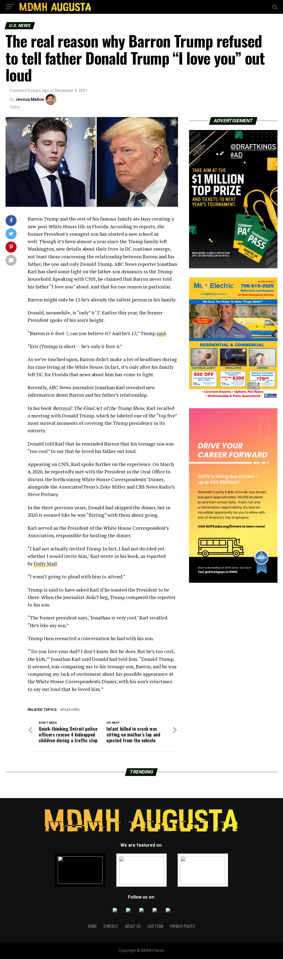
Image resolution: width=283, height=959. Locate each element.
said (161, 333)
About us (133, 926)
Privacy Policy (182, 926)
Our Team (155, 926)
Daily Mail (45, 563)
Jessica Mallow (29, 99)
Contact (110, 926)
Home (92, 926)
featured (71, 710)
